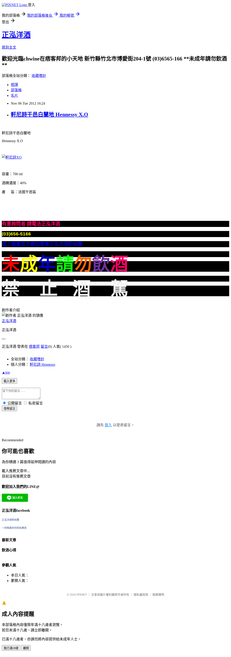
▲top (6, 372)
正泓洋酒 (16, 35)
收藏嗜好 (39, 76)
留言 (44, 346)
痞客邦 (34, 346)
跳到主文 (9, 47)
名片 (14, 95)
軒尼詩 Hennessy (42, 364)
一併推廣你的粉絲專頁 (14, 528)
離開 (26, 648)
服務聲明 (158, 594)
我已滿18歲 (11, 648)
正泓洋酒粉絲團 (10, 519)
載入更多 (9, 381)
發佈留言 (9, 408)
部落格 (16, 90)
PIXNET (82, 594)
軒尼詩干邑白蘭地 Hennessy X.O (49, 114)
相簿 (14, 85)
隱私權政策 (141, 594)
